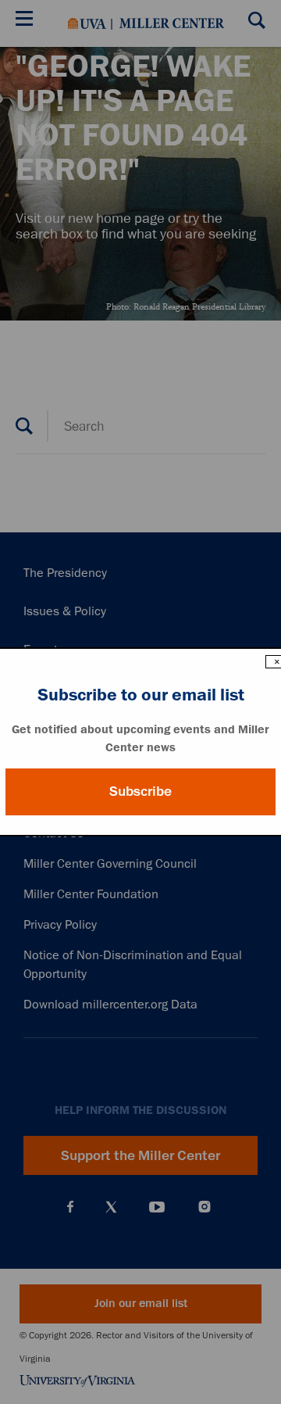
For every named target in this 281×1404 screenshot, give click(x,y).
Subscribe (140, 791)
